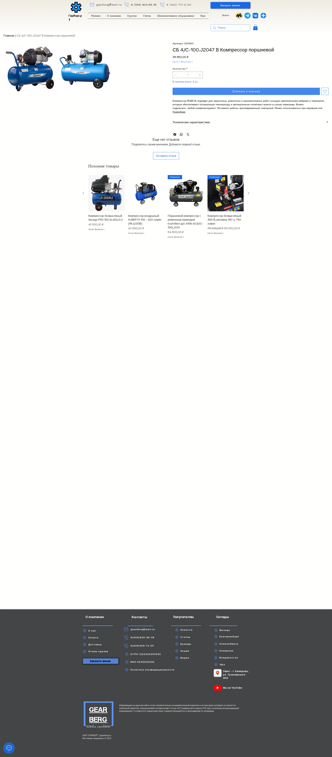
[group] (166, 209)
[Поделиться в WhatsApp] (181, 134)
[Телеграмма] (247, 15)
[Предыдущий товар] (83, 193)
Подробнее (179, 111)
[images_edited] (263, 15)
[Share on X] (188, 134)
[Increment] (200, 75)
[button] (230, 5)
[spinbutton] (187, 75)
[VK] (255, 15)
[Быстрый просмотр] (106, 193)
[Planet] (98, 715)
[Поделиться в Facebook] (175, 134)
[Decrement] (175, 75)
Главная (8, 35)
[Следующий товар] (249, 193)
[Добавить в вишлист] (325, 91)
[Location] (218, 673)
